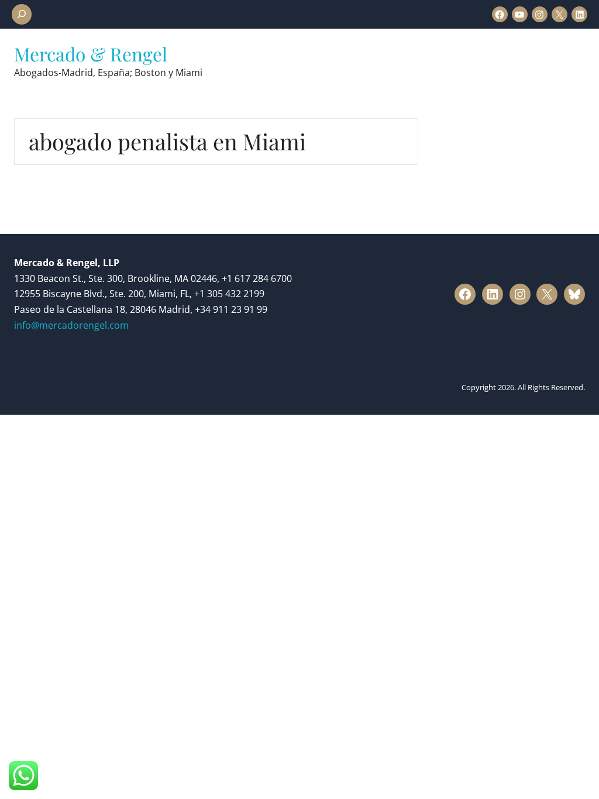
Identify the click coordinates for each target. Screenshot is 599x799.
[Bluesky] (574, 294)
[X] (559, 14)
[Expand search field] (22, 14)
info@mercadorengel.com (71, 325)
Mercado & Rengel (90, 54)
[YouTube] (520, 14)
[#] (465, 294)
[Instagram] (540, 14)
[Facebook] (500, 14)
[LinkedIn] (579, 14)
